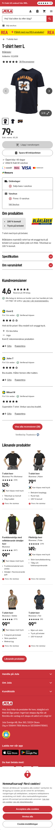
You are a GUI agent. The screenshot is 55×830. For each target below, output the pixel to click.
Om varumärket (12, 265)
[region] (27, 798)
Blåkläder (6, 52)
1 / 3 (43, 113)
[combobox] (27, 19)
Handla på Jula (10, 674)
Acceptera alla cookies (27, 809)
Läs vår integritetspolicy (23, 802)
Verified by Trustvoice (25, 435)
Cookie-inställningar (27, 824)
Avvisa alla (27, 816)
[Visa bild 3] (20, 121)
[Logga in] (30, 11)
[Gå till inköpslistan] (37, 11)
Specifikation (10, 256)
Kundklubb (8, 691)
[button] (6, 734)
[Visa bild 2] (13, 121)
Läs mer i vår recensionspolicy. (36, 301)
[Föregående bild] (6, 91)
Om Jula (7, 682)
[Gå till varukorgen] (44, 11)
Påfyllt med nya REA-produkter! (29, 32)
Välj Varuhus (14, 204)
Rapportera (20, 346)
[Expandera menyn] (51, 11)
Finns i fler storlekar (12, 504)
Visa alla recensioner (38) (27, 427)
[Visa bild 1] (5, 121)
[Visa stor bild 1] (27, 91)
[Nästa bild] (49, 91)
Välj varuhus (11, 25)
